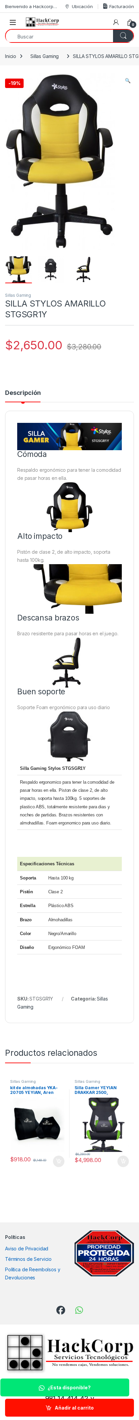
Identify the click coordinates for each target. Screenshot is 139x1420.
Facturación (121, 6)
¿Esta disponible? (69, 1387)
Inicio (10, 56)
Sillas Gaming (44, 56)
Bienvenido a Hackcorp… (31, 6)
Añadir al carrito (74, 1408)
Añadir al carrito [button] (57, 1161)
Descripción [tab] (22, 393)
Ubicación (82, 6)
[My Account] (116, 22)
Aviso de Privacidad (26, 1248)
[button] (128, 81)
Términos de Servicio (28, 1259)
